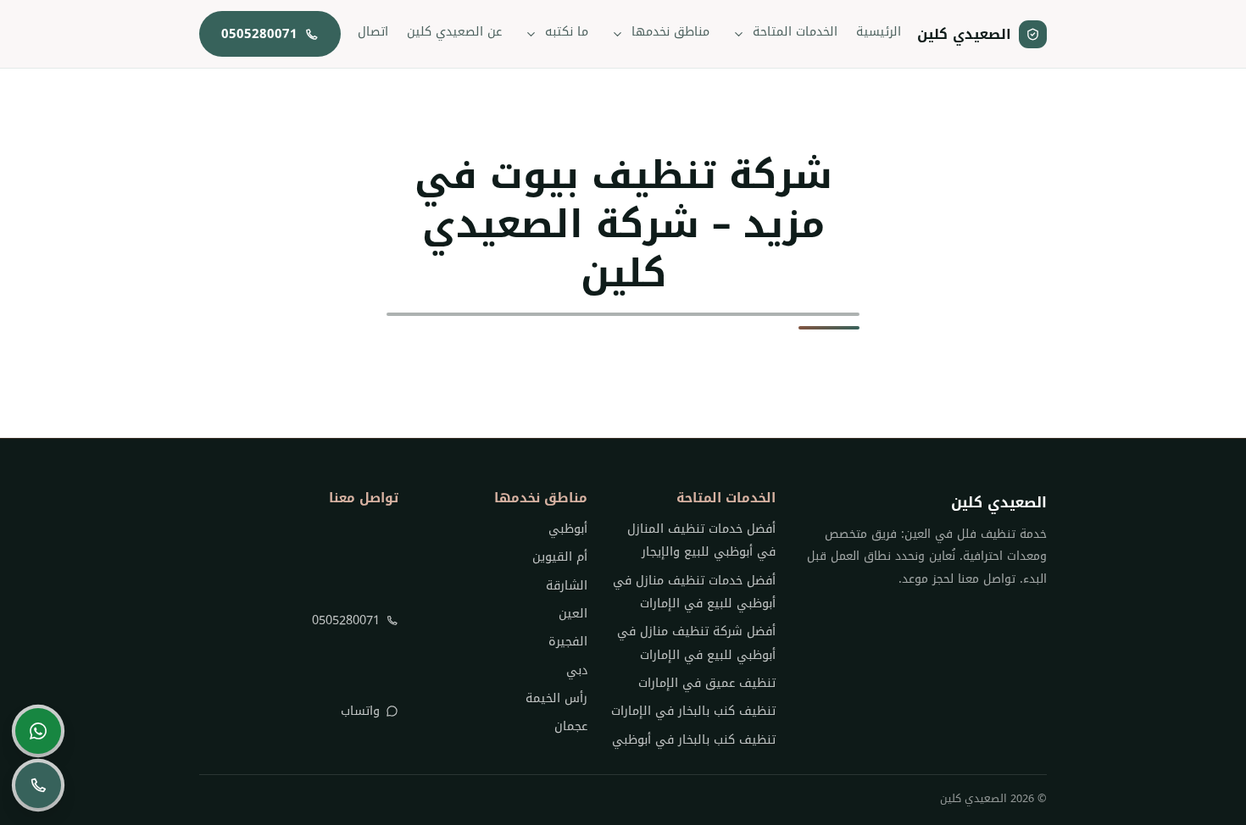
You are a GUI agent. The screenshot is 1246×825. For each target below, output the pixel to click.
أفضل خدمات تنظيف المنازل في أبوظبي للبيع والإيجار (701, 540)
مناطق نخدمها (670, 31)
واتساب (360, 711)
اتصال (373, 31)
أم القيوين (559, 556)
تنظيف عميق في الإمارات (707, 683)
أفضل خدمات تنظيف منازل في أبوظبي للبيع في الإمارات (694, 592)
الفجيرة (567, 641)
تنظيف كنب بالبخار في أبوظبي (694, 739)
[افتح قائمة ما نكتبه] (531, 34)
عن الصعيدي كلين (454, 31)
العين (573, 613)
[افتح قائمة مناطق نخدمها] (618, 34)
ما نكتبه (566, 31)
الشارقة (566, 585)
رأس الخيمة (556, 698)
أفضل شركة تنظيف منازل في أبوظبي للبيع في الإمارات (696, 643)
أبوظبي (567, 529)
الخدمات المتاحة (795, 31)
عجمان (570, 726)
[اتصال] (38, 785)
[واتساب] (38, 731)
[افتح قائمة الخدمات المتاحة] (739, 34)
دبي (576, 670)
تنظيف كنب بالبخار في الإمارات (693, 711)
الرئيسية (878, 31)
